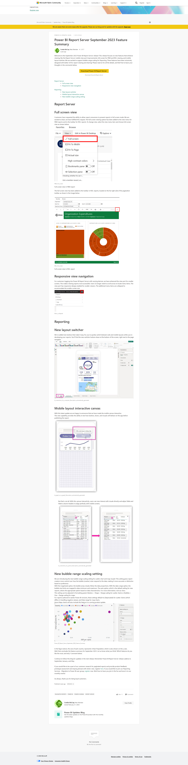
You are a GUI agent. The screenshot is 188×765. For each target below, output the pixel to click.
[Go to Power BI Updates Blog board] (58, 714)
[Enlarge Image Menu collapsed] (94, 300)
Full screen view (67, 83)
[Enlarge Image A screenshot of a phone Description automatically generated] (96, 534)
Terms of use (138, 756)
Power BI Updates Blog (68, 22)
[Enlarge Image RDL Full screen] (94, 230)
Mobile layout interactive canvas (73, 94)
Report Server (59, 81)
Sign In (148, 3)
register (87, 671)
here (102, 669)
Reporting (57, 90)
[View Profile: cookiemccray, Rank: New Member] (56, 50)
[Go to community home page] (49, 3)
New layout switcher (69, 92)
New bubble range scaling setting (73, 97)
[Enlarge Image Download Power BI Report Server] (94, 71)
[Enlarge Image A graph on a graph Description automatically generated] (94, 456)
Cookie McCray (64, 49)
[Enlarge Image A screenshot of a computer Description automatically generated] (94, 369)
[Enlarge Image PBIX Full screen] (94, 153)
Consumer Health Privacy (62, 761)
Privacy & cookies (128, 756)
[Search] (136, 3)
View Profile (128, 703)
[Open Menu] (150, 22)
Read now (127, 27)
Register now (34, 10)
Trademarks (147, 756)
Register (142, 3)
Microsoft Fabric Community (44, 22)
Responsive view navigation (71, 86)
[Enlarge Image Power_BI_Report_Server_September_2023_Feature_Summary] (94, 622)
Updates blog (57, 22)
